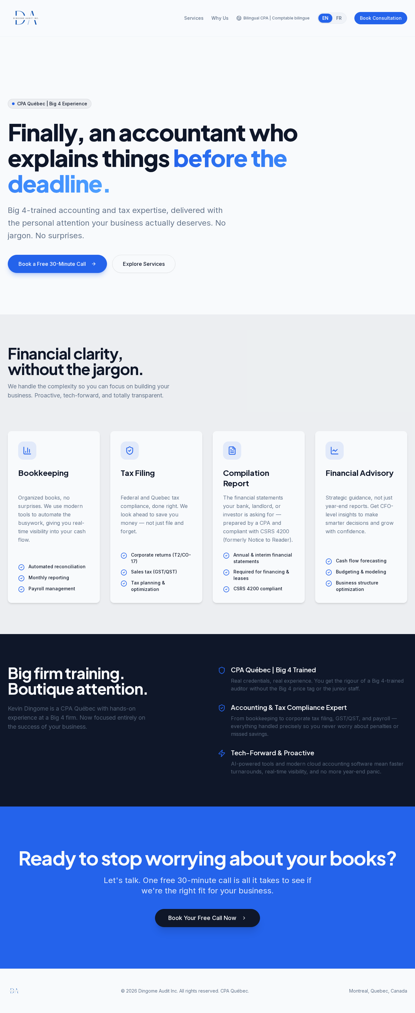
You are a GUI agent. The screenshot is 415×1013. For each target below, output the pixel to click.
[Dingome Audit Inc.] (26, 18)
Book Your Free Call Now (202, 917)
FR (339, 18)
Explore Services (144, 264)
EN (325, 18)
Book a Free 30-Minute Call (52, 264)
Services (194, 18)
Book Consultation (381, 18)
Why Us (220, 18)
